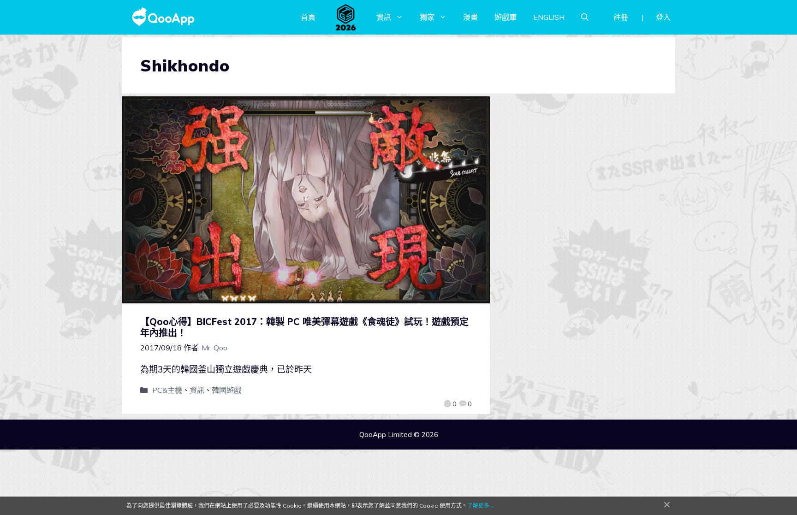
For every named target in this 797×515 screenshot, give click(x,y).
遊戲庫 (505, 17)
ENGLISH (549, 17)
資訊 (383, 17)
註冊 (620, 17)
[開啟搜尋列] (585, 17)
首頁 (308, 17)
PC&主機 (167, 390)
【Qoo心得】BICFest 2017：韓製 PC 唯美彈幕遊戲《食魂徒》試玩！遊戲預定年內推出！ (304, 327)
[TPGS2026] (346, 17)
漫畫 (470, 17)
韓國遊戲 (226, 390)
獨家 (427, 17)
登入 (663, 17)
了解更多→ (481, 505)
